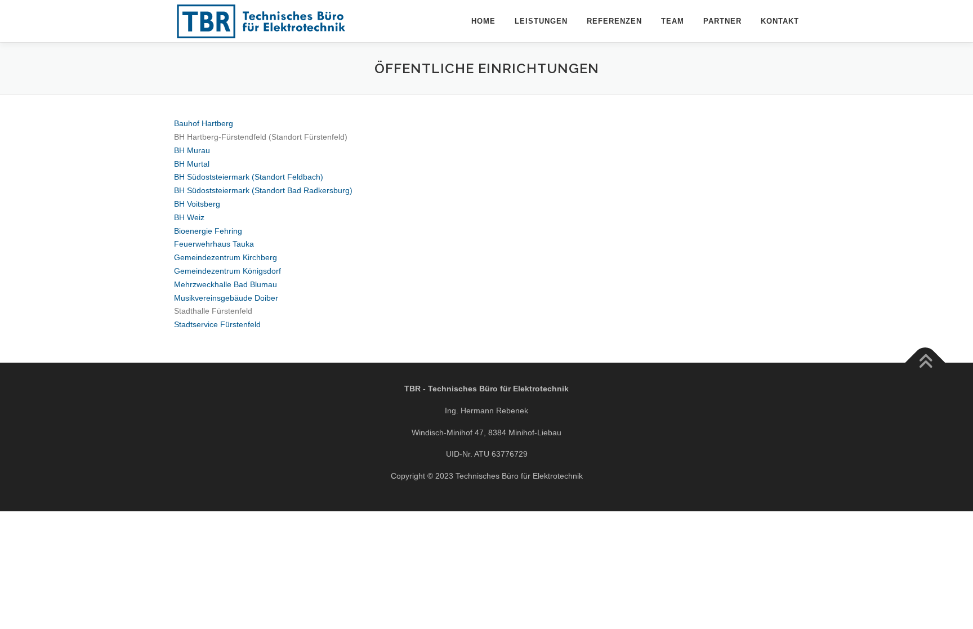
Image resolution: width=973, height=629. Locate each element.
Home (483, 21)
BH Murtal (191, 163)
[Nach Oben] (925, 363)
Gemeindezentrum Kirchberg (225, 257)
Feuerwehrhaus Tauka (214, 243)
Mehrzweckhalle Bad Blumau (225, 284)
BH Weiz (189, 217)
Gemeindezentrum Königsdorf (227, 270)
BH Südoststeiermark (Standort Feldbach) (248, 176)
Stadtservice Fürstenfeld (217, 324)
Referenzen (614, 21)
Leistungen (541, 21)
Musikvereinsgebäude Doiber (226, 297)
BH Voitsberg (197, 203)
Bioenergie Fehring (208, 230)
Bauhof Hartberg (203, 123)
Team (672, 21)
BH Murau (192, 150)
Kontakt (780, 21)
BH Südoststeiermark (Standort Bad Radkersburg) (263, 190)
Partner (722, 21)
